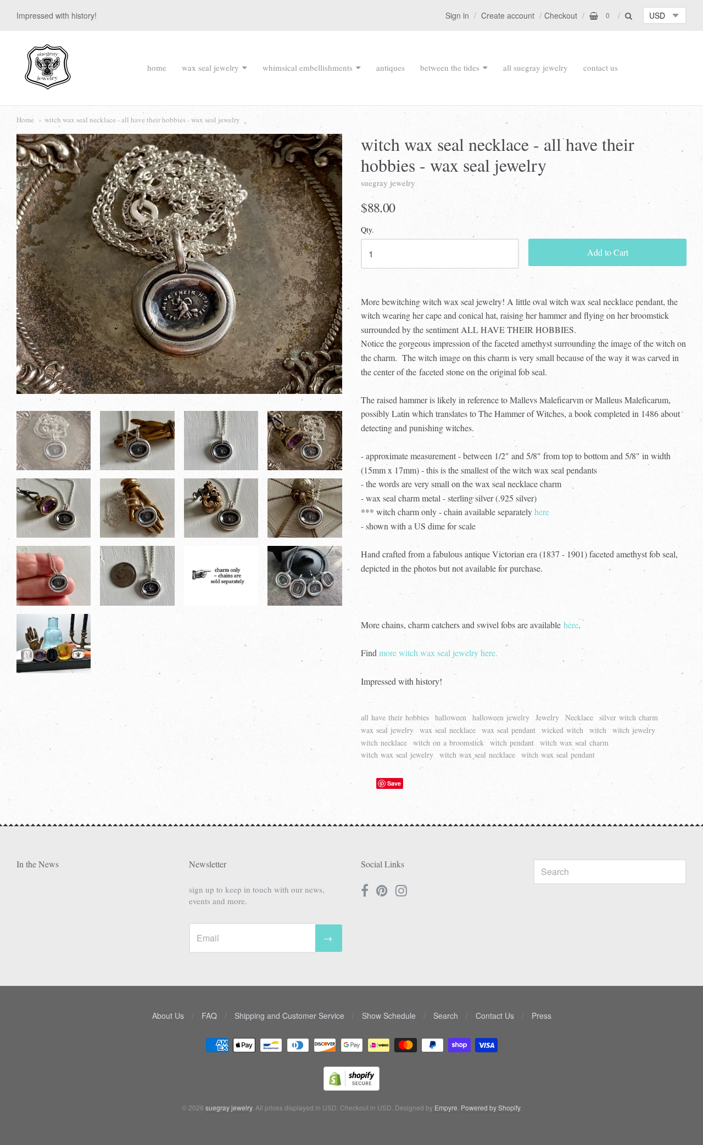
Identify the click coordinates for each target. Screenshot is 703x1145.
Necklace (579, 717)
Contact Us (495, 1015)
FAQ (209, 1015)
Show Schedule (389, 1015)
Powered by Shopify (490, 1107)
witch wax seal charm (574, 742)
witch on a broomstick (448, 742)
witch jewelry (633, 730)
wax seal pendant (508, 730)
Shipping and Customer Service (289, 1015)
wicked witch (562, 730)
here (541, 511)
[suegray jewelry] (47, 84)
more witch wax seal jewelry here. (438, 652)
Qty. (367, 230)
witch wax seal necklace (477, 754)
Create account (507, 15)
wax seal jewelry (210, 67)
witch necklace (384, 742)
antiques (390, 67)
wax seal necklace (448, 730)
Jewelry (547, 717)
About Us (168, 1015)
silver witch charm (628, 717)
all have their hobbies (395, 717)
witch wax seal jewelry (397, 754)
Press (541, 1015)
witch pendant (512, 742)
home (156, 67)
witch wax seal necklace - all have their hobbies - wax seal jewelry (142, 120)
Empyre (445, 1107)
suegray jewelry (388, 182)
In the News (37, 864)
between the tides (449, 67)
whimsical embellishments (308, 67)
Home (25, 120)
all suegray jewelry (535, 67)
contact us (600, 67)
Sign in (457, 15)
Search (445, 1015)
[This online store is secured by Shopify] (351, 1087)
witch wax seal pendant (558, 754)
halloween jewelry (500, 717)
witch (597, 730)
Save (394, 783)
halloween (450, 717)
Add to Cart (607, 252)
